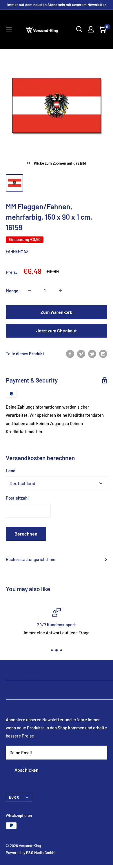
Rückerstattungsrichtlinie (30, 559)
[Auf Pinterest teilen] (81, 353)
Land (10, 470)
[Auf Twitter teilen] (92, 353)
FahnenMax (17, 251)
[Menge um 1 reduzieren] (29, 291)
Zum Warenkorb (56, 312)
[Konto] (91, 29)
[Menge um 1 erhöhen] (60, 291)
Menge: (13, 290)
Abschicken (26, 770)
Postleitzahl (17, 497)
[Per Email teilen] (103, 353)
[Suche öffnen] (79, 29)
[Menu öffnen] (9, 30)
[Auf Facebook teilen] (70, 353)
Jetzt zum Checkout (56, 330)
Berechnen (25, 533)
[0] (102, 29)
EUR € (14, 797)
